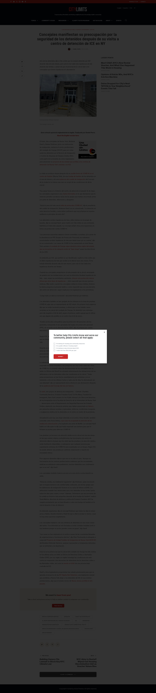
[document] (78, 346)
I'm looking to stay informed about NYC (67, 348)
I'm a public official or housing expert (66, 346)
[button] (104, 332)
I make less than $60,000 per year (66, 350)
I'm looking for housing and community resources (70, 343)
